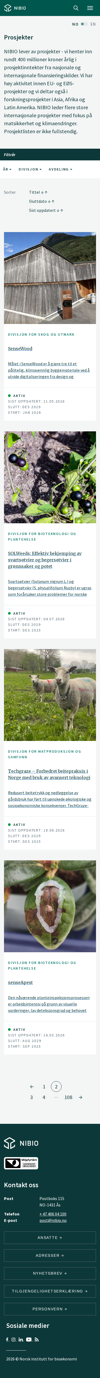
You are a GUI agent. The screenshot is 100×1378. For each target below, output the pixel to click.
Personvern (48, 1309)
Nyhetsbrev (48, 1273)
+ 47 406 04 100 (52, 1214)
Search (76, 8)
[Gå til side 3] (80, 1097)
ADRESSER (48, 1255)
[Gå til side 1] (31, 1086)
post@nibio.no (53, 1220)
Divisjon (29, 169)
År (6, 169)
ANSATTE (48, 1237)
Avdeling (59, 169)
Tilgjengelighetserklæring (48, 1291)
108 (68, 1097)
